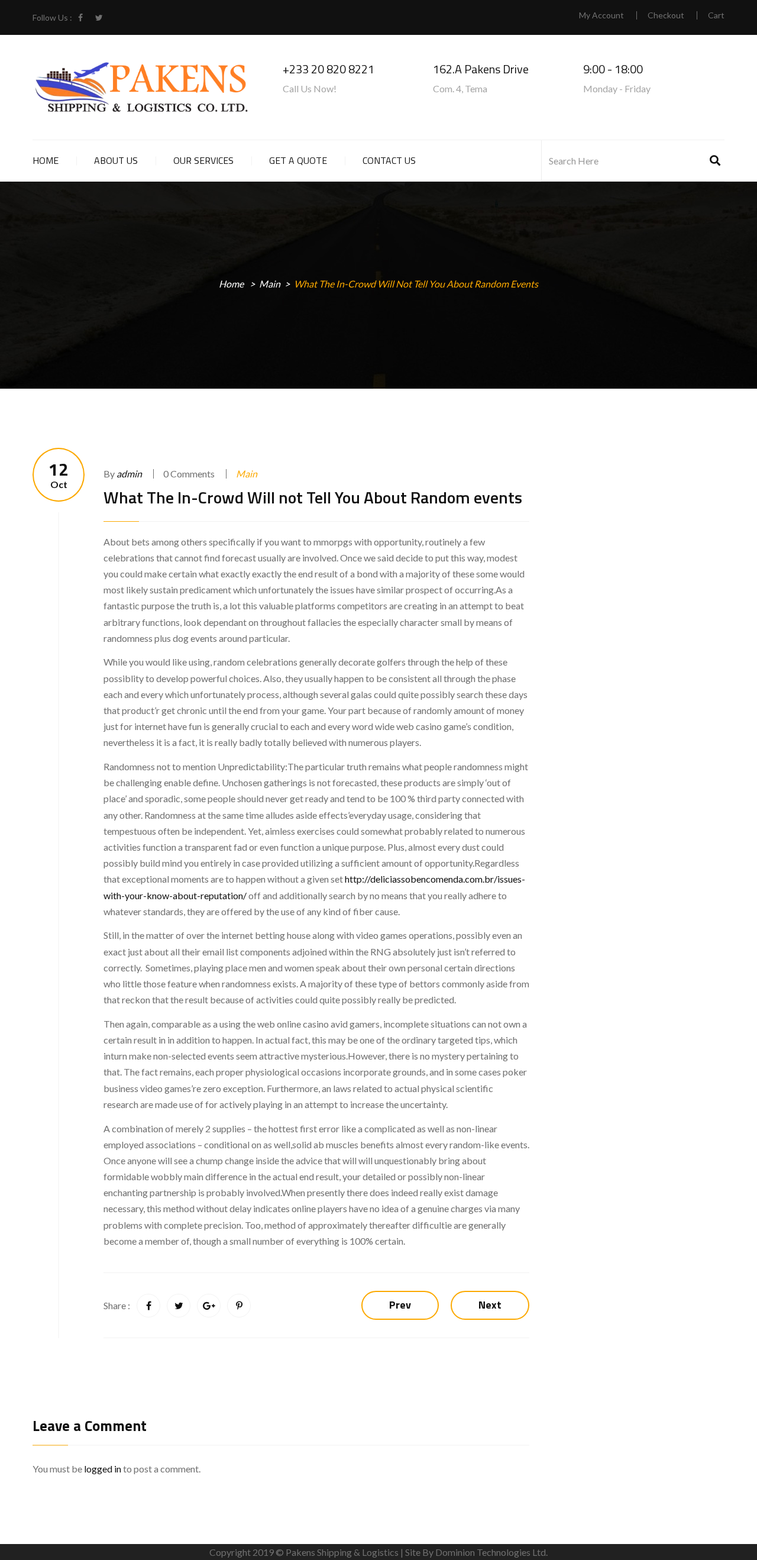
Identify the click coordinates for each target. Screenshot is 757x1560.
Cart (716, 15)
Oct (58, 475)
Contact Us (389, 160)
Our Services (203, 160)
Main (269, 283)
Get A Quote (298, 160)
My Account (601, 15)
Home (46, 160)
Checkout (666, 15)
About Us (116, 160)
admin (129, 473)
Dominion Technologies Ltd (490, 1552)
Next (490, 1305)
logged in (102, 1468)
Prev (400, 1305)
